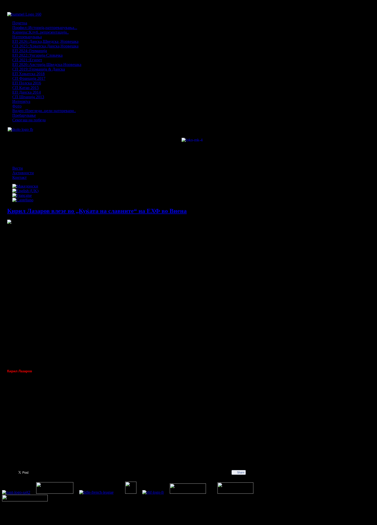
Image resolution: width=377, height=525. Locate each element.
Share (240, 472)
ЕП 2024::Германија (29, 50)
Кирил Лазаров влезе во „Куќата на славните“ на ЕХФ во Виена (97, 211)
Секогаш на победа (29, 120)
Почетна (19, 23)
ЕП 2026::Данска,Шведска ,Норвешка (45, 41)
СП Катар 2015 (25, 87)
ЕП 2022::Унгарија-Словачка (37, 55)
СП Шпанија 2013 (28, 97)
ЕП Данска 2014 (26, 92)
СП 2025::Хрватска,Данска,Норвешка (45, 46)
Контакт (19, 177)
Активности (23, 173)
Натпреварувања (27, 37)
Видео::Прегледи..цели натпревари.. (44, 111)
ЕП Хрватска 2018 (28, 74)
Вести (17, 168)
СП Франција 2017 (28, 78)
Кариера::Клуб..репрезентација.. (40, 32)
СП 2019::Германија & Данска (38, 69)
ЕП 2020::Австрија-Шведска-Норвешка (46, 64)
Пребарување (24, 115)
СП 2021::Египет (27, 60)
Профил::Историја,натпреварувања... (44, 27)
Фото (17, 106)
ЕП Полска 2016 (26, 83)
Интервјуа (21, 101)
